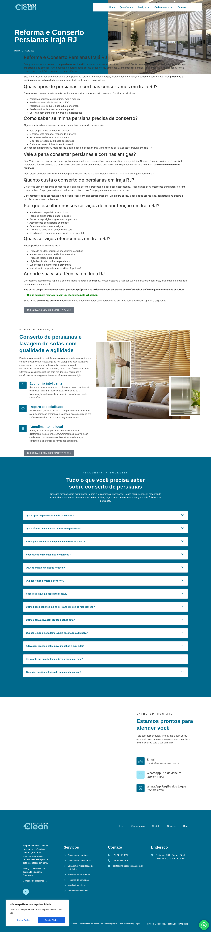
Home (112, 7)
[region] (37, 913)
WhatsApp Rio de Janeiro (164, 773)
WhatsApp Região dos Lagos (166, 786)
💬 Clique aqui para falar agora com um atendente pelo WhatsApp (61, 295)
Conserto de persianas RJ (35, 881)
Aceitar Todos (51, 920)
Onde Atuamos (161, 7)
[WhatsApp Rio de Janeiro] (141, 775)
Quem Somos (126, 7)
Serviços (142, 7)
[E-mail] (141, 761)
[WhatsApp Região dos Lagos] (141, 788)
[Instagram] (26, 892)
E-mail (151, 759)
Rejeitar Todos (23, 920)
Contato (182, 7)
